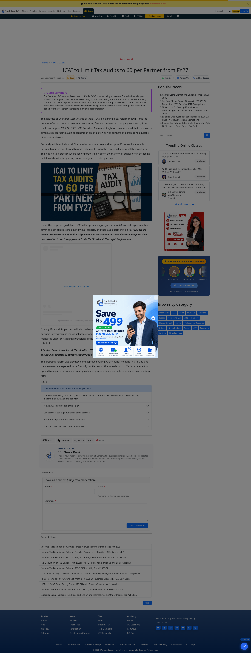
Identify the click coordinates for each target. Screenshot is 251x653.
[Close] (156, 297)
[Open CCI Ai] (244, 646)
